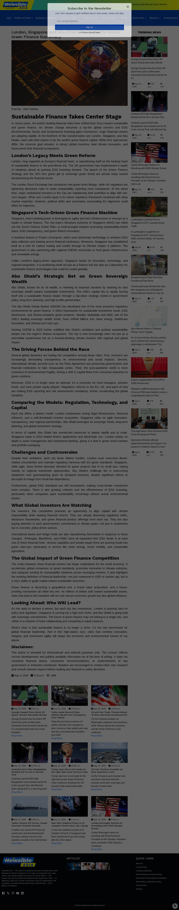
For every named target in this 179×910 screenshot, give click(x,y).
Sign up (89, 31)
